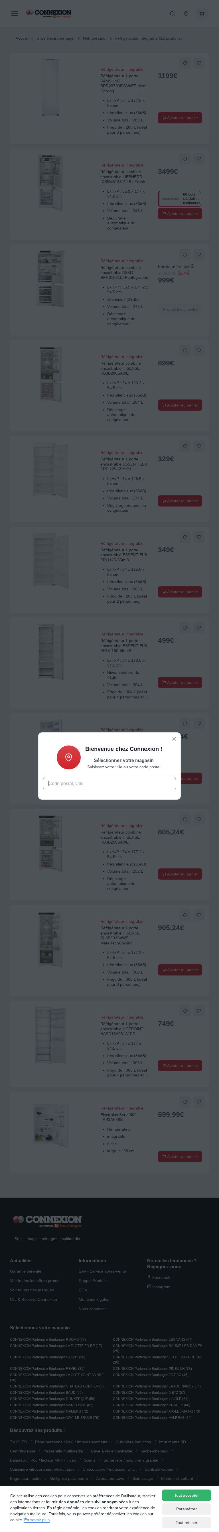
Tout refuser (186, 1522)
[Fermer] (174, 739)
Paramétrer (186, 1509)
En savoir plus (37, 1519)
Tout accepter (186, 1495)
